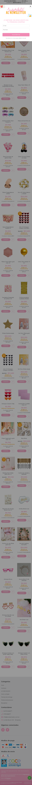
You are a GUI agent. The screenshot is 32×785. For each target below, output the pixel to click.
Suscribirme (16, 34)
